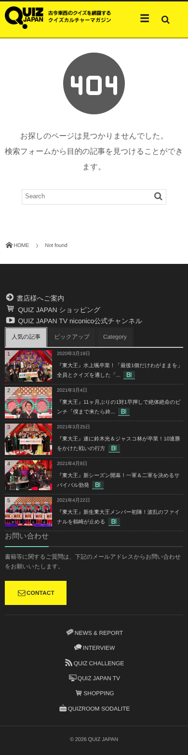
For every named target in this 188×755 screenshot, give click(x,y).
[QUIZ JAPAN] (58, 16)
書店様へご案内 (39, 298)
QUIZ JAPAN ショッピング (58, 310)
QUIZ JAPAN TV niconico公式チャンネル (79, 321)
